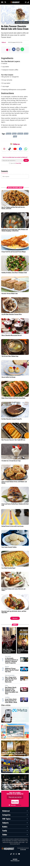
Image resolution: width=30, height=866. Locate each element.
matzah (26, 134)
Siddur (4, 834)
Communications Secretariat (23, 848)
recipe (15, 136)
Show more (15, 618)
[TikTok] (28, 2)
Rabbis (4, 826)
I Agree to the (15, 163)
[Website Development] (15, 859)
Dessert (14, 134)
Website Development (15, 860)
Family (4, 830)
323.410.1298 (23, 849)
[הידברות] (15, 2)
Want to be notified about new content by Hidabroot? (15, 157)
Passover (8, 134)
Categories (6, 815)
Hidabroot (6, 811)
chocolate (20, 134)
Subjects (5, 822)
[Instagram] (25, 2)
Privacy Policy (18, 163)
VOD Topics (6, 818)
